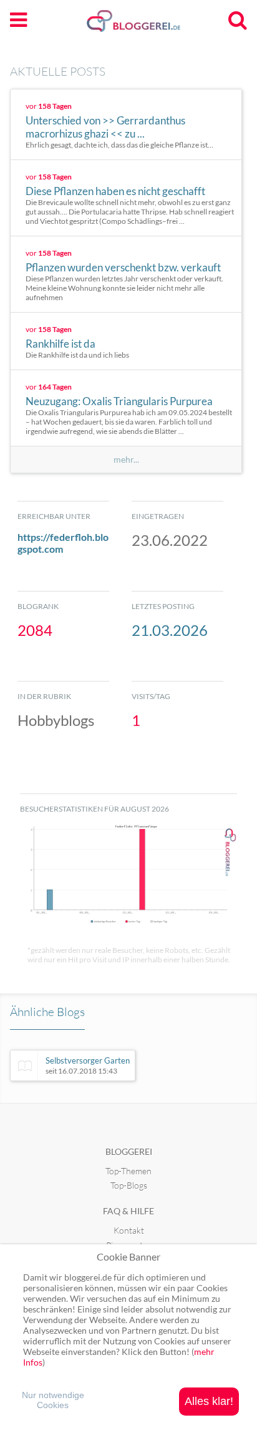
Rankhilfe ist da (60, 343)
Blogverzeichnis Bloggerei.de (153, 25)
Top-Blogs (128, 1185)
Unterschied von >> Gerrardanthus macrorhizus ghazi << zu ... (105, 127)
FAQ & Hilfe (128, 1211)
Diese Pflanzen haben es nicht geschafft (115, 191)
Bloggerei (128, 1151)
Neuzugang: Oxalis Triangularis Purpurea (119, 401)
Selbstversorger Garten (88, 1065)
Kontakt (129, 1230)
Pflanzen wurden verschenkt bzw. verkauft (123, 267)
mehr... (126, 460)
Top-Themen (128, 1171)
